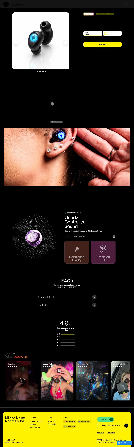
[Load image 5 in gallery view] (42, 71)
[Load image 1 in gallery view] (36, 71)
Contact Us (52, 424)
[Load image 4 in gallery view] (40, 71)
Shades (33, 424)
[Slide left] (16, 42)
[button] (71, 4)
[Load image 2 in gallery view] (38, 71)
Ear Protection (35, 421)
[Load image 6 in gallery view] (43, 71)
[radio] (92, 33)
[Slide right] (65, 42)
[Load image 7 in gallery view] (45, 71)
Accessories (35, 427)
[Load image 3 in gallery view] (39, 71)
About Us (51, 421)
